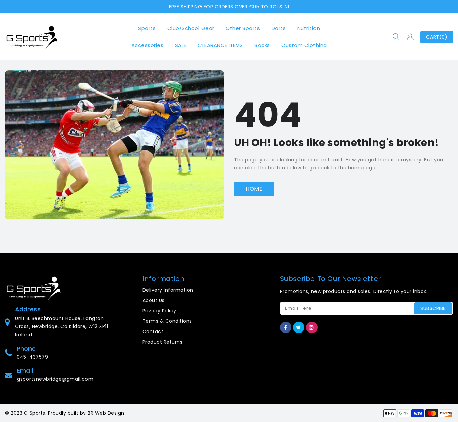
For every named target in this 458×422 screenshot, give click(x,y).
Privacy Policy (159, 310)
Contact (153, 331)
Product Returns (162, 342)
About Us (153, 300)
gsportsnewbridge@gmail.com (55, 379)
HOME (254, 189)
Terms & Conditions (167, 321)
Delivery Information (167, 290)
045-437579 (32, 357)
